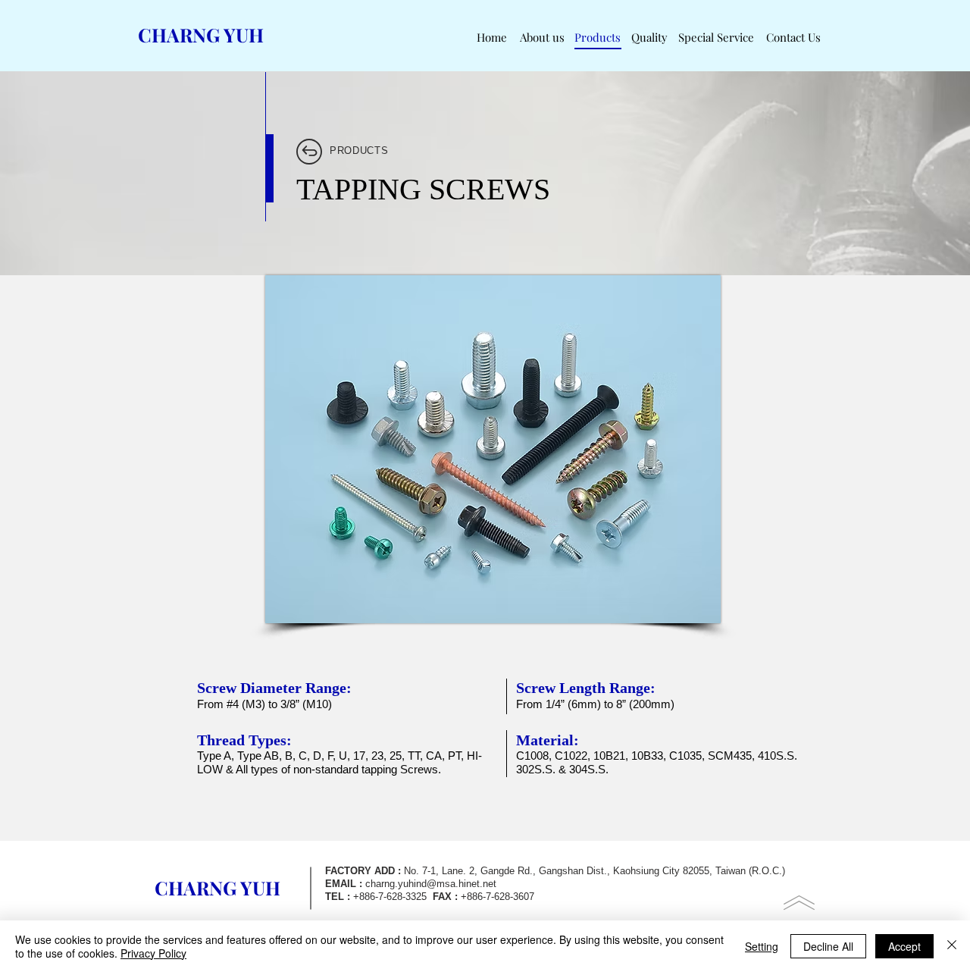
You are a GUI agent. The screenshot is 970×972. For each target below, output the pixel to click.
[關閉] (952, 946)
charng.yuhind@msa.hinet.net (430, 883)
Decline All (828, 946)
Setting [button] (761, 946)
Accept (904, 946)
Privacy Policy (153, 953)
